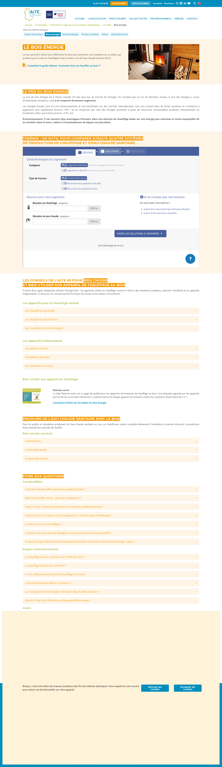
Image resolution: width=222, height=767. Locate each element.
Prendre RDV (119, 3)
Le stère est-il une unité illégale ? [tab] (43, 524)
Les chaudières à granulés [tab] (40, 310)
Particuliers (117, 18)
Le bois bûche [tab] (33, 441)
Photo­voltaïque (71, 34)
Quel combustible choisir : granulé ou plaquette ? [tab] (53, 498)
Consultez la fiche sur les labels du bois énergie (79, 402)
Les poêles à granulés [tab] (37, 357)
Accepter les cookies (187, 688)
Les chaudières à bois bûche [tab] (41, 319)
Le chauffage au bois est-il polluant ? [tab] (45, 565)
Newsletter (169, 3)
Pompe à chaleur (90, 34)
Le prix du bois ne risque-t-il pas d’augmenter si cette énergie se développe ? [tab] (68, 515)
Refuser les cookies (155, 688)
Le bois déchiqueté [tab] (36, 449)
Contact (192, 18)
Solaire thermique (33, 34)
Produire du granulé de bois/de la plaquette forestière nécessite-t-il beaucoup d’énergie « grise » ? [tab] (81, 541)
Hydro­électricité (119, 34)
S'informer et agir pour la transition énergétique (75, 24)
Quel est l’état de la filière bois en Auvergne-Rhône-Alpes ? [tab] (58, 600)
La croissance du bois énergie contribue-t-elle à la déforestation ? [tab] (62, 591)
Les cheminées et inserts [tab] (39, 366)
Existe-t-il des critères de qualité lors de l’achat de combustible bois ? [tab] (64, 506)
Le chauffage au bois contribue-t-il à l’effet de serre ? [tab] (55, 557)
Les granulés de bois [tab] (36, 458)
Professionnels (160, 18)
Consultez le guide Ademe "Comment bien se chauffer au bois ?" (64, 65)
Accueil (80, 18)
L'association (97, 18)
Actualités (157, 3)
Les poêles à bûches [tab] (36, 348)
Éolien (105, 34)
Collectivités (138, 18)
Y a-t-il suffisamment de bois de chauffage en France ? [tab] (55, 574)
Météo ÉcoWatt (141, 3)
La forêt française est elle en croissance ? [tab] (48, 583)
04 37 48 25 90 (102, 3)
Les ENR (107, 24)
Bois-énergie (53, 34)
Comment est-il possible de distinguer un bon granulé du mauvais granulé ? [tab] (68, 533)
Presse (178, 18)
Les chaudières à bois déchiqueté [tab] (44, 328)
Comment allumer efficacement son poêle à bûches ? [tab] (55, 489)
